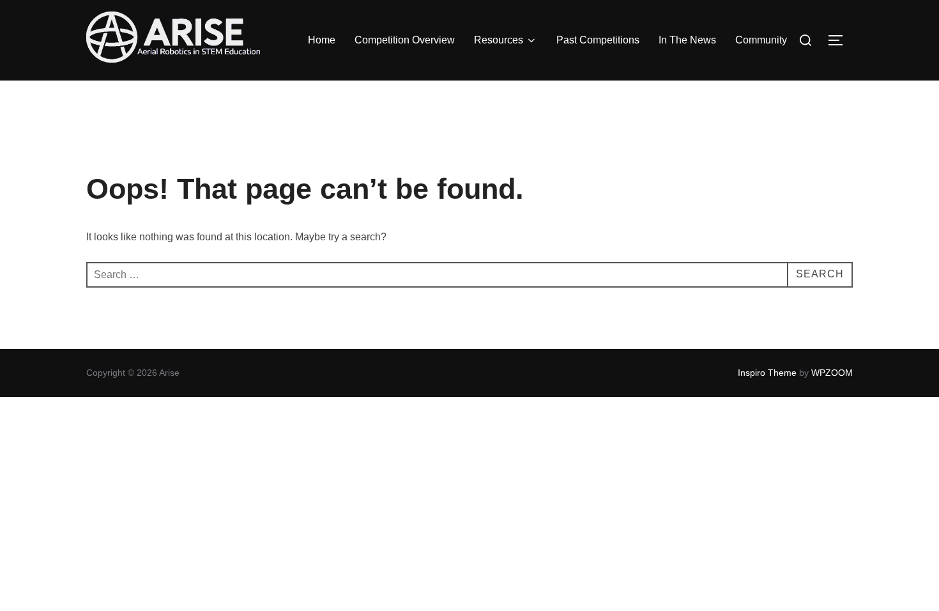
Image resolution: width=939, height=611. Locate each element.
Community (761, 40)
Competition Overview (405, 40)
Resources (498, 40)
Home (321, 40)
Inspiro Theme (767, 372)
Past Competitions (597, 40)
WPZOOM (832, 372)
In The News (687, 40)
